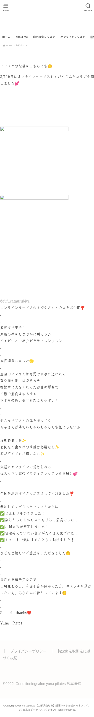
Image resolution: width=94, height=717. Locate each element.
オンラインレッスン (72, 37)
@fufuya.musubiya (14, 301)
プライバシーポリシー (28, 651)
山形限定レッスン (44, 37)
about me (22, 37)
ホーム (6, 37)
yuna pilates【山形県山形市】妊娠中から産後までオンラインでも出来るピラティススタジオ (47, 16)
